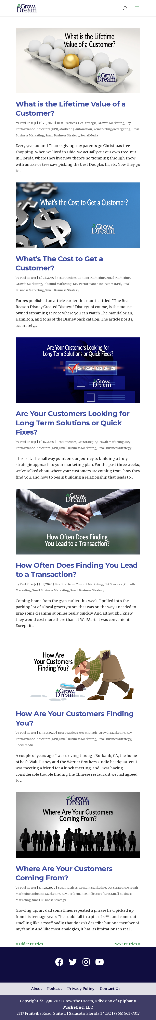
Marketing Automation (75, 129)
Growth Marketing (111, 123)
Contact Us (110, 988)
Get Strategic (87, 123)
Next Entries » (127, 944)
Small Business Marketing (77, 448)
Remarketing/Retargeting (111, 129)
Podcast (54, 988)
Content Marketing (91, 278)
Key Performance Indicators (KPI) (97, 284)
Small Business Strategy (62, 135)
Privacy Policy (80, 988)
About (36, 988)
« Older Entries (29, 944)
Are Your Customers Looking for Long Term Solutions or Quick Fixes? (72, 422)
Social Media (89, 135)
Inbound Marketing (57, 284)
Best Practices (67, 123)
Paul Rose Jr (28, 123)
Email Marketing (118, 278)
